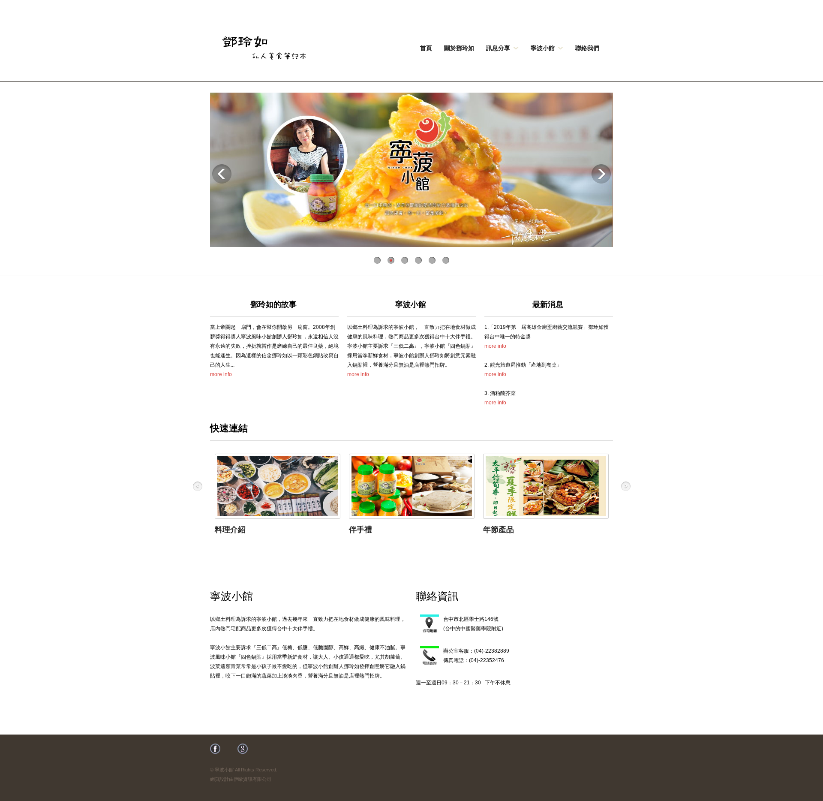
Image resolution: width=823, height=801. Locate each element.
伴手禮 (360, 529)
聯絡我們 (587, 47)
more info (221, 374)
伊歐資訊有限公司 (252, 779)
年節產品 (498, 529)
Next (601, 174)
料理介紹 (230, 529)
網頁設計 (219, 779)
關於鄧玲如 (459, 47)
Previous (221, 174)
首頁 (426, 47)
